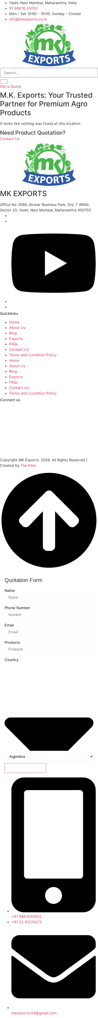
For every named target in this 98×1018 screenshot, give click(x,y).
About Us (17, 327)
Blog (13, 333)
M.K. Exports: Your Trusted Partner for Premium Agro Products (46, 104)
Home (14, 322)
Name (10, 590)
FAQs (13, 344)
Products (12, 642)
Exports (16, 338)
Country (11, 660)
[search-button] (4, 81)
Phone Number (17, 608)
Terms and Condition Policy (33, 355)
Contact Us (19, 349)
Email (9, 625)
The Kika (28, 465)
